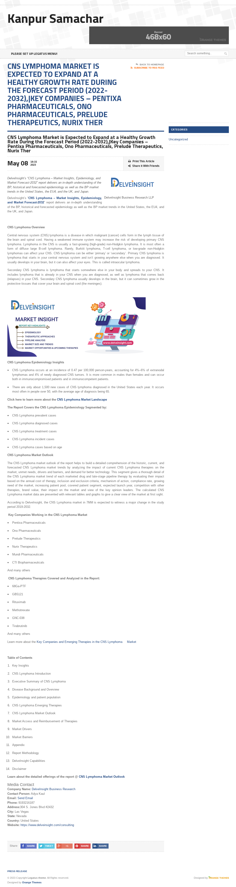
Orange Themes (31, 882)
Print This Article (143, 161)
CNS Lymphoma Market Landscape (82, 399)
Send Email (25, 798)
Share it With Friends (145, 166)
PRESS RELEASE (17, 871)
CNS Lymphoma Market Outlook (102, 776)
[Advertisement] (202, 91)
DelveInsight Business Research (53, 789)
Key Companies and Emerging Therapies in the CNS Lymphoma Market (86, 642)
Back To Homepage (152, 64)
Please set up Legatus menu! (34, 53)
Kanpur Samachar (55, 18)
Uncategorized (178, 139)
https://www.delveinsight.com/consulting (47, 825)
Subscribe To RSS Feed (149, 67)
